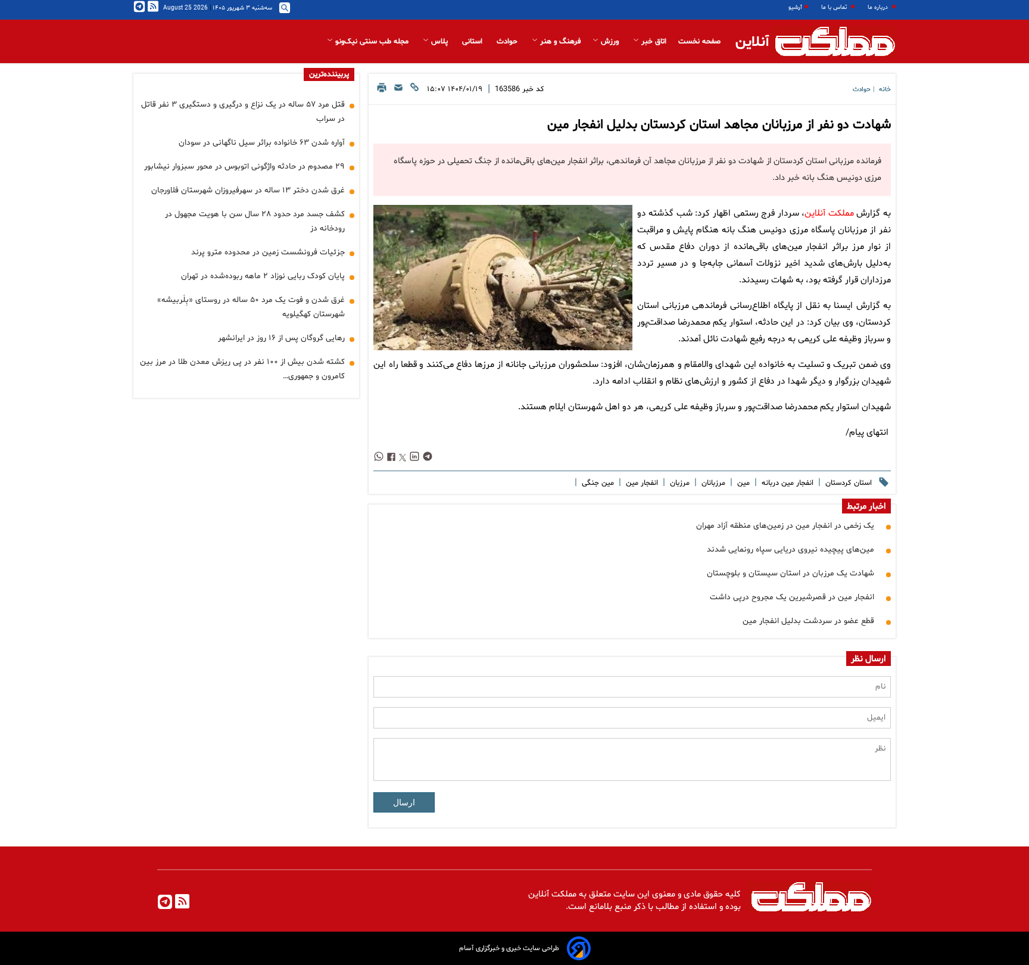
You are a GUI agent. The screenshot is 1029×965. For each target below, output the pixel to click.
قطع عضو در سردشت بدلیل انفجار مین (808, 621)
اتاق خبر (652, 41)
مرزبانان (712, 483)
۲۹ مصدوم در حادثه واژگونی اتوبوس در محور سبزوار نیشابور (244, 166)
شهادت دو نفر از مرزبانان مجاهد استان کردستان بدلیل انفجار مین (719, 125)
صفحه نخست (699, 41)
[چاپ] (381, 90)
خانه (885, 89)
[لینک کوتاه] (414, 90)
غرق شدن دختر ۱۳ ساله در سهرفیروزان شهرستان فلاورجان (248, 190)
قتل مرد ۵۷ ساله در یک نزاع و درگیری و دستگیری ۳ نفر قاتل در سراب (243, 111)
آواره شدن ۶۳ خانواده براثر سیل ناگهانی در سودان (262, 142)
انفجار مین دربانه (786, 483)
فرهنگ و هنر (559, 41)
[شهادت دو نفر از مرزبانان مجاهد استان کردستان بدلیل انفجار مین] (502, 277)
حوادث (508, 41)
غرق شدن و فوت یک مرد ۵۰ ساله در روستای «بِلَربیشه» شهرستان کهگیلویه (251, 307)
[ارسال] (398, 90)
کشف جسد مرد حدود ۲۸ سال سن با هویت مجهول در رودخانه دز (255, 221)
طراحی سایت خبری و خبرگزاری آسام (509, 948)
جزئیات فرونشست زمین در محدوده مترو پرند (268, 252)
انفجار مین (640, 483)
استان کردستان (847, 483)
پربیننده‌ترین (329, 74)
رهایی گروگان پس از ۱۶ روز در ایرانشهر (281, 338)
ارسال (404, 802)
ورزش (609, 41)
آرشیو (795, 7)
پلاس (439, 41)
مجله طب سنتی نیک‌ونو (372, 41)
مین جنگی (596, 483)
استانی (473, 41)
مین (742, 483)
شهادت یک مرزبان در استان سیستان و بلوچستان (790, 573)
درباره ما (879, 7)
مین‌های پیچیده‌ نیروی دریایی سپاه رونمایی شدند (790, 549)
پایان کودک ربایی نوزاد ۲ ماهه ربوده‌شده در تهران (263, 276)
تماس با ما (835, 7)
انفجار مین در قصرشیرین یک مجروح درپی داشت (792, 597)
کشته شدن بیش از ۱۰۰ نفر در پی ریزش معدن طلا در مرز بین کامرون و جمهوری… (242, 369)
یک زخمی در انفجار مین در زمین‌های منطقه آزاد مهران (785, 525)
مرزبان (679, 483)
